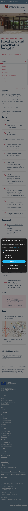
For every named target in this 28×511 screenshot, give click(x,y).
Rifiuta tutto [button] (14, 265)
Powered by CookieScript (14, 270)
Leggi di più (16, 247)
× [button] (25, 240)
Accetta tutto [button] (14, 261)
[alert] (14, 255)
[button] (14, 268)
